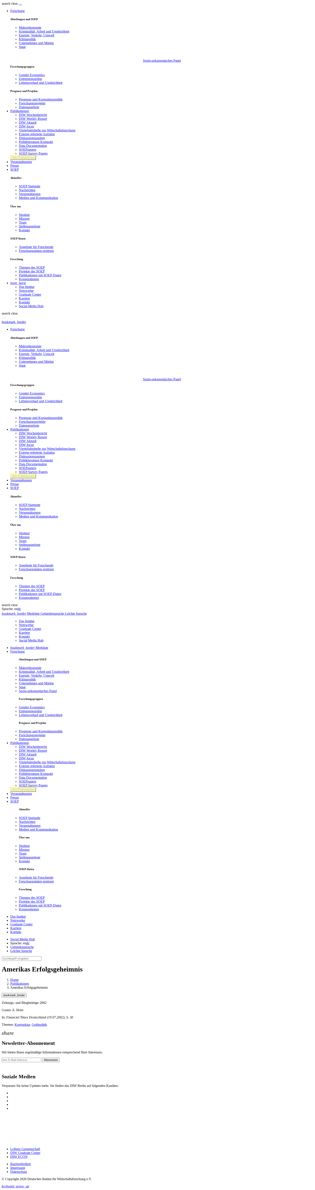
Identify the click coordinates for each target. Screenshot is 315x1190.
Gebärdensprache (22, 947)
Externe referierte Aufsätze (37, 134)
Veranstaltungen (21, 162)
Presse (14, 165)
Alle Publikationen (23, 157)
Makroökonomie (30, 27)
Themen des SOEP (32, 267)
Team (22, 222)
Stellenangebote (29, 226)
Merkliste (29, 647)
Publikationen (19, 983)
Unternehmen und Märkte (36, 43)
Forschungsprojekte (32, 103)
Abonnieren (51, 1060)
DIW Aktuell (27, 122)
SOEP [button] (14, 169)
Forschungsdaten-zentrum (36, 251)
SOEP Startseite (29, 186)
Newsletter (9, 1067)
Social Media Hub (31, 306)
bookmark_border (14, 322)
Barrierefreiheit (20, 1164)
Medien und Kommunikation (38, 198)
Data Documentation (33, 146)
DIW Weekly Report (33, 119)
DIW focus (26, 126)
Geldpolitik (39, 1024)
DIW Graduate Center (25, 1153)
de (19, 609)
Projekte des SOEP (32, 271)
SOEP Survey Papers (33, 153)
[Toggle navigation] (20, 4)
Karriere (24, 298)
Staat (22, 47)
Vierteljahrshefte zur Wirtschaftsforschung (47, 130)
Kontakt (24, 230)
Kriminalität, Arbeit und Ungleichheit (44, 31)
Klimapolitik (27, 39)
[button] (10, 3)
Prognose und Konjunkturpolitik (41, 99)
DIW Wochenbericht (33, 115)
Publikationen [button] (19, 111)
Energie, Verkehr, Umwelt (36, 35)
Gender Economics (32, 75)
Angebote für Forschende (36, 247)
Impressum (17, 1168)
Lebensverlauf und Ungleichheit (40, 82)
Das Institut (26, 287)
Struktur (24, 215)
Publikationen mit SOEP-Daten (40, 275)
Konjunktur (22, 1024)
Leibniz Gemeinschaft (25, 1149)
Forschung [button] (17, 11)
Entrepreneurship (30, 79)
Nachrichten (27, 190)
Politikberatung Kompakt (36, 142)
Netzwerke (26, 290)
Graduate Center (30, 294)
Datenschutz (18, 1171)
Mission (24, 218)
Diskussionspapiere (32, 138)
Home (14, 980)
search (6, 3)
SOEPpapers (27, 149)
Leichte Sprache (21, 951)
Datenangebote (29, 107)
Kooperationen (29, 279)
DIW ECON (19, 1156)
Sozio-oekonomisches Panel (162, 60)
